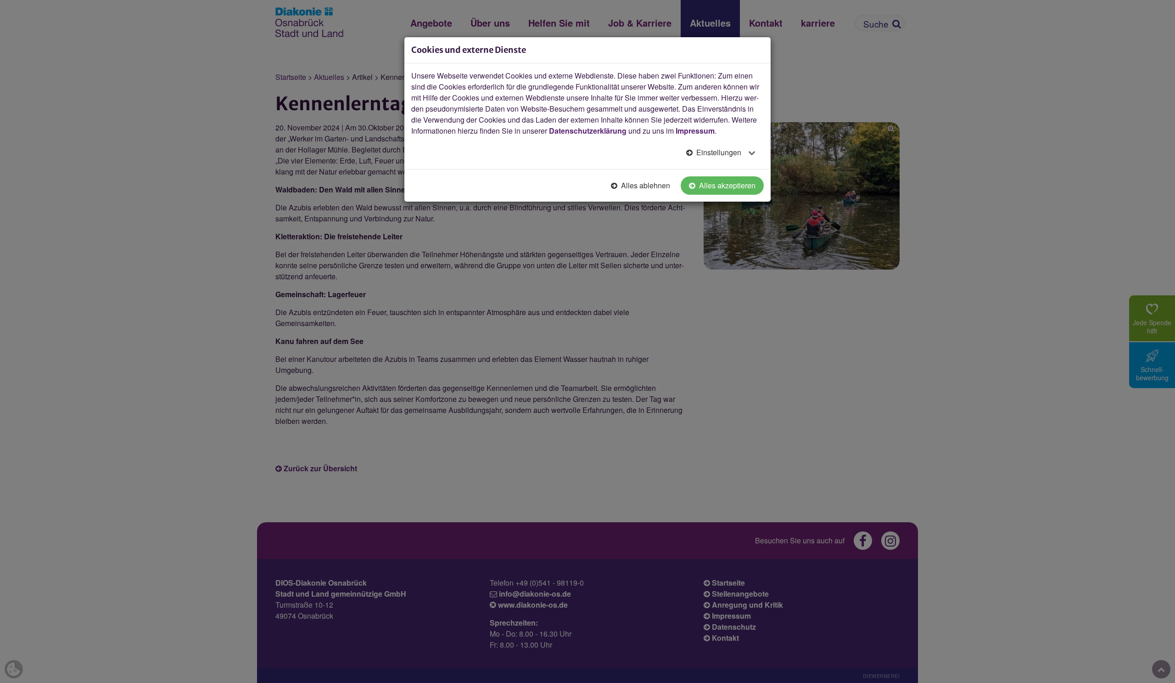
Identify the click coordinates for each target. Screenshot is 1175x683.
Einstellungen (718, 152)
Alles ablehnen (644, 185)
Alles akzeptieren (726, 185)
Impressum (695, 130)
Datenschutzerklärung (588, 130)
